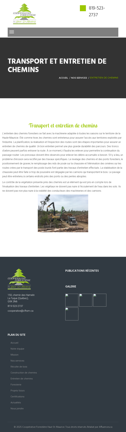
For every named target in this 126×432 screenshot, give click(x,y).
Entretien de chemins (22, 378)
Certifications (17, 396)
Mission (14, 354)
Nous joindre (17, 408)
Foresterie (16, 384)
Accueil (63, 77)
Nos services (79, 77)
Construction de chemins (24, 372)
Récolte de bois (19, 366)
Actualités (16, 402)
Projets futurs (18, 390)
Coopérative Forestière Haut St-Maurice (43, 427)
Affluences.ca (105, 427)
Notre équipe (17, 348)
